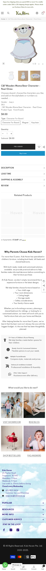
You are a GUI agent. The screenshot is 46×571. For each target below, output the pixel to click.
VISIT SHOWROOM (12, 422)
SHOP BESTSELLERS (12, 456)
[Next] (43, 64)
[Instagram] (11, 530)
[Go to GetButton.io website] (5, 568)
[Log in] (37, 13)
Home (3, 19)
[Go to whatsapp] (5, 565)
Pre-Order (17, 146)
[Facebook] (4, 530)
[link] (11, 232)
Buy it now (23, 153)
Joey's (11, 102)
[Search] (8, 13)
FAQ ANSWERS (34, 456)
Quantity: (5, 129)
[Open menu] (2, 13)
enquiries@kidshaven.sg (15, 496)
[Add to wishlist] (39, 147)
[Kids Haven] (11, 405)
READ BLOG (34, 422)
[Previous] (39, 64)
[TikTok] (18, 530)
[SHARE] (43, 147)
